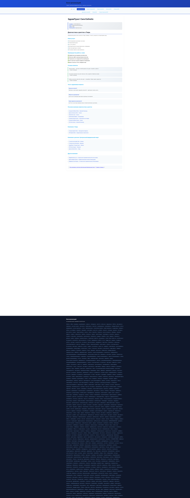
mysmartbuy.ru (86, 376)
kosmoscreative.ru (112, 426)
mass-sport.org (80, 459)
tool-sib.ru (106, 442)
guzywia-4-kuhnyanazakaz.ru (71, 358)
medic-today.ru (98, 384)
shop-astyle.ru (75, 477)
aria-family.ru (68, 376)
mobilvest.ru (82, 426)
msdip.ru (109, 392)
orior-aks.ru (68, 432)
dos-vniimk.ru (112, 487)
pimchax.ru (114, 354)
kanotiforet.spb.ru (97, 400)
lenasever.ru (117, 334)
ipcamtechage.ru (84, 461)
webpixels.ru (74, 473)
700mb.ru (83, 487)
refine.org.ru (107, 477)
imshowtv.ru (82, 442)
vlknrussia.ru (84, 358)
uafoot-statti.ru (103, 344)
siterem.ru (98, 434)
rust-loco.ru (68, 410)
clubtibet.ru (120, 430)
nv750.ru (86, 378)
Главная (67, 5)
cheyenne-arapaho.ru (108, 455)
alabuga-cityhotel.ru (116, 326)
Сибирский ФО (116, 9)
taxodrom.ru (104, 449)
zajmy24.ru (90, 352)
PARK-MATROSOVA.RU (113, 420)
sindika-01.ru (80, 346)
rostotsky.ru (119, 386)
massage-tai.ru (81, 394)
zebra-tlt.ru (74, 396)
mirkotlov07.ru (75, 467)
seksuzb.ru (99, 360)
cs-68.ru (121, 356)
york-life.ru (108, 380)
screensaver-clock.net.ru (90, 418)
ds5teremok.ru (75, 465)
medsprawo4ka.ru (114, 352)
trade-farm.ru (105, 376)
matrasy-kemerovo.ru (94, 376)
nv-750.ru (93, 374)
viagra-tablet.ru (113, 348)
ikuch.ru (76, 453)
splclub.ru (103, 380)
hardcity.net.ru (115, 449)
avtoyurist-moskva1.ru (70, 422)
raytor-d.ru (78, 344)
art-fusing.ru (93, 467)
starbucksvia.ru (78, 334)
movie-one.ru (119, 370)
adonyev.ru (115, 330)
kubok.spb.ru (116, 422)
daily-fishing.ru (94, 463)
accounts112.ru (75, 340)
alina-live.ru (93, 487)
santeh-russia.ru (69, 445)
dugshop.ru (73, 410)
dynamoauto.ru (74, 432)
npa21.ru (84, 453)
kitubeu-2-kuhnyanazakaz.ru (102, 356)
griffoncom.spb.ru (97, 420)
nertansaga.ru (103, 374)
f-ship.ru (78, 412)
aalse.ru (98, 370)
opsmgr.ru (113, 340)
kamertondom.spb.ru (84, 402)
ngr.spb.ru (105, 410)
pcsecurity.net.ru (100, 442)
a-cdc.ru (83, 328)
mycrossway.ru (82, 467)
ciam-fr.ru (98, 324)
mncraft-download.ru (105, 394)
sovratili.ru (100, 330)
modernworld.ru (93, 457)
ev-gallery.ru (118, 340)
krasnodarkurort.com (75, 442)
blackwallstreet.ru (111, 451)
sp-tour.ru (117, 442)
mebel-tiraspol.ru (112, 475)
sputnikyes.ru (89, 416)
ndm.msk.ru (75, 438)
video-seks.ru (101, 358)
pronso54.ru (111, 334)
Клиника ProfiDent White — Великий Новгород (78, 110)
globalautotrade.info (94, 438)
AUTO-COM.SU (101, 424)
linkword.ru (98, 459)
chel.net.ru (121, 408)
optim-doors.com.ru (70, 453)
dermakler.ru (106, 495)
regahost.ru (80, 406)
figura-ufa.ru (87, 487)
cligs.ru (102, 489)
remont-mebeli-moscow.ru (98, 388)
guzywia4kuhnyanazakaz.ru (106, 360)
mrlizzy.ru (117, 461)
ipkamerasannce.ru (106, 485)
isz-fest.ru (79, 418)
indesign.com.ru (69, 485)
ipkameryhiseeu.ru (77, 455)
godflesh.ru (120, 394)
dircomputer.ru (112, 390)
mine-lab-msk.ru (84, 348)
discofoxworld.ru (87, 336)
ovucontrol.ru (97, 382)
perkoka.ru (114, 370)
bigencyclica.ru (119, 406)
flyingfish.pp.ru (69, 465)
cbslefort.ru (99, 467)
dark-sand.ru (75, 346)
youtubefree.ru (119, 374)
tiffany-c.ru (75, 428)
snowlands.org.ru (104, 461)
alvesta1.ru (115, 414)
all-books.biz (118, 475)
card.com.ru (68, 420)
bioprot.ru (118, 465)
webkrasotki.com (91, 414)
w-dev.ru (74, 412)
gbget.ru (115, 378)
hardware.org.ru (78, 422)
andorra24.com (104, 451)
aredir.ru (116, 495)
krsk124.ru (111, 422)
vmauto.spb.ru (69, 477)
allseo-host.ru (105, 342)
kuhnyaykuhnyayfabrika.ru (82, 362)
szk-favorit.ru (80, 432)
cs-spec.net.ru (110, 459)
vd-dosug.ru (110, 330)
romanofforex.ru (69, 424)
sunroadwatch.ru (105, 467)
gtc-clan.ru (98, 489)
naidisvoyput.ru (92, 485)
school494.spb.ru (85, 410)
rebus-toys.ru (98, 350)
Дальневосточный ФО (86, 12)
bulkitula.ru (77, 338)
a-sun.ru (93, 461)
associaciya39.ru (107, 404)
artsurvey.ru (111, 495)
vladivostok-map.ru (94, 358)
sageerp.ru (99, 449)
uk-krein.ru (113, 477)
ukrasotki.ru (78, 330)
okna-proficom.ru (80, 396)
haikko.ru (68, 418)
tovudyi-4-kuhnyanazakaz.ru (98, 352)
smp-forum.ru (99, 426)
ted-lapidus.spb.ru (69, 457)
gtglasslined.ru (89, 451)
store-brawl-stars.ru (115, 344)
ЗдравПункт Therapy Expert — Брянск (76, 145)
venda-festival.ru (112, 346)
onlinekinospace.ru (92, 396)
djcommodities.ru (80, 378)
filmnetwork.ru (87, 412)
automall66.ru (100, 483)
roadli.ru (73, 376)
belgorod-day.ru (81, 384)
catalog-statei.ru (110, 453)
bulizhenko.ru (75, 463)
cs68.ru (88, 358)
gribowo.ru (68, 338)
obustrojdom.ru (109, 445)
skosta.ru (89, 461)
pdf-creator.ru (120, 414)
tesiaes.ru (121, 418)
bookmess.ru (92, 459)
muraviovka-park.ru (82, 390)
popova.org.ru (112, 489)
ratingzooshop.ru (81, 438)
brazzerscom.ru (107, 352)
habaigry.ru (119, 416)
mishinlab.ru (114, 332)
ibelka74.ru (119, 485)
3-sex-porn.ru (94, 348)
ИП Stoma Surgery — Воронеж (75, 147)
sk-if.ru (67, 469)
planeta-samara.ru (79, 376)
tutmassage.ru (104, 400)
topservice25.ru (78, 451)
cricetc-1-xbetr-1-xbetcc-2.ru (110, 338)
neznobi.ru (119, 332)
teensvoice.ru (117, 384)
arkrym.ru (102, 390)
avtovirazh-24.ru (101, 473)
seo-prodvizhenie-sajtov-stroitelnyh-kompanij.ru (105, 368)
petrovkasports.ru (87, 380)
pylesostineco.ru (91, 436)
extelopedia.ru (84, 408)
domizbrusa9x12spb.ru (119, 376)
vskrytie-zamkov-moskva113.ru (72, 360)
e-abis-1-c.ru (100, 346)
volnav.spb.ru (98, 418)
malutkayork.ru (109, 412)
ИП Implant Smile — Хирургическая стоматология (78, 132)
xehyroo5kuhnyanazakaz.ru (71, 354)
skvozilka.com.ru (111, 493)
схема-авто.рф (85, 422)
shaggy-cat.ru (108, 340)
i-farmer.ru (75, 459)
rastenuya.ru (68, 326)
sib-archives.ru (95, 346)
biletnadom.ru (103, 354)
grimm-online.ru (99, 481)
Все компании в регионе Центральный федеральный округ (82, 167)
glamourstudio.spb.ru (115, 479)
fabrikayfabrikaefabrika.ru (82, 354)
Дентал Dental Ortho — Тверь (74, 148)
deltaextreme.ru (69, 467)
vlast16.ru (68, 408)
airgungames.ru (99, 342)
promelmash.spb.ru (98, 479)
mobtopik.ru (94, 442)
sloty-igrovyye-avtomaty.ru (105, 382)
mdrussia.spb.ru (97, 477)
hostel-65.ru (94, 332)
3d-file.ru (88, 344)
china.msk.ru (88, 481)
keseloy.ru (68, 483)
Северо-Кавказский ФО (103, 12)
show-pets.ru (73, 336)
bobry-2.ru (97, 471)
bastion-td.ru (105, 426)
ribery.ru (119, 380)
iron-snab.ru (89, 404)
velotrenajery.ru (106, 334)
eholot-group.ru (106, 457)
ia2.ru (67, 406)
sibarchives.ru (79, 372)
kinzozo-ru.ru (79, 404)
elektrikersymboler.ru (82, 416)
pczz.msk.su (79, 473)
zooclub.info (68, 479)
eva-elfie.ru (83, 386)
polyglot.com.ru (120, 432)
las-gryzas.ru (88, 491)
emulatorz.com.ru (78, 495)
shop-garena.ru (102, 338)
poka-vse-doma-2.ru (82, 340)
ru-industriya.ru (114, 382)
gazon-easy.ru (73, 436)
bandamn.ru (73, 350)
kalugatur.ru (116, 418)
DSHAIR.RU (82, 445)
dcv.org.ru (116, 453)
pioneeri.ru (75, 400)
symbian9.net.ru (76, 445)
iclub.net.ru (68, 436)
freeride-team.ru (89, 326)
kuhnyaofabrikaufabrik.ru (91, 356)
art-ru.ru (73, 495)
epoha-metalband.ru (99, 410)
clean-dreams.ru (97, 390)
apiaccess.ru (87, 438)
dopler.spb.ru (116, 436)
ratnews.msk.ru (119, 467)
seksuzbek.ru (84, 330)
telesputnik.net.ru (80, 489)
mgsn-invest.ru (99, 485)
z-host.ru (68, 356)
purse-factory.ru (106, 348)
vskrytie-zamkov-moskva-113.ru (94, 354)
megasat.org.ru (107, 463)
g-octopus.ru (73, 372)
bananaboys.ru (86, 469)
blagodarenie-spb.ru (83, 352)
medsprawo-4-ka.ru (70, 352)
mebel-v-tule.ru (88, 442)
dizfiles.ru (114, 374)
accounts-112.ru (78, 342)
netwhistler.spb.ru (118, 489)
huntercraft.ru (120, 471)
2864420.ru (76, 352)
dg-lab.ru (90, 422)
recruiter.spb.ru (100, 422)
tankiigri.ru (116, 491)
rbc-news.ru (120, 330)
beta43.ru (102, 469)
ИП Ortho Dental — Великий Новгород (76, 122)
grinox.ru (85, 436)
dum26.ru (83, 455)
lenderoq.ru (88, 430)
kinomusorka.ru (91, 398)
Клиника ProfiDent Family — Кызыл (76, 120)
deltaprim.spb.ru (116, 412)
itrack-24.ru (94, 326)
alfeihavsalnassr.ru (69, 380)
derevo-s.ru (80, 477)
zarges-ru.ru (107, 396)
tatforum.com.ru (92, 495)
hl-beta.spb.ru (79, 410)
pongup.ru (99, 336)
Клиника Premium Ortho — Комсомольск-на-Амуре (79, 118)
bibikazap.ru (106, 489)
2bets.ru (101, 398)
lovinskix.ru (68, 336)
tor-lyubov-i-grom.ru (104, 372)
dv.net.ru (121, 487)
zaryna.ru (78, 388)
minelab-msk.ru (104, 350)
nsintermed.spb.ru (94, 473)
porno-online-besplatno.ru (96, 380)
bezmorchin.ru (120, 404)
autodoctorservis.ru (75, 402)
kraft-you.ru (103, 324)
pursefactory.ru (97, 372)
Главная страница (100, 167)
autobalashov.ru (69, 398)
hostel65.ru (104, 336)
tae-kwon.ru (91, 406)
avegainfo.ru (107, 406)
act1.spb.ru (114, 432)
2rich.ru (90, 332)
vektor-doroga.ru (99, 334)
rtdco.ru (93, 368)
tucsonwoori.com (107, 469)
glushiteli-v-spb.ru (100, 463)
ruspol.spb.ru (88, 455)
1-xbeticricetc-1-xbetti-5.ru (93, 338)
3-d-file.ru (89, 340)
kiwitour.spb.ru (117, 483)
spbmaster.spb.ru (76, 481)
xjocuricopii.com (95, 445)
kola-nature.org (69, 481)
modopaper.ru (105, 378)
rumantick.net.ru (82, 463)
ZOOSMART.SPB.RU (115, 438)
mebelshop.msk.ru (93, 426)
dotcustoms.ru (111, 376)
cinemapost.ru (93, 324)
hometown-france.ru (83, 338)
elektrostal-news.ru (89, 328)
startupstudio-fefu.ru (100, 396)
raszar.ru (111, 358)
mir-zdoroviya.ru (86, 434)
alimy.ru (110, 424)
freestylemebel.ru (76, 485)
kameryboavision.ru (89, 420)
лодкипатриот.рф (109, 434)
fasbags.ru (119, 348)
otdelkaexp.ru (76, 426)
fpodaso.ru (121, 328)
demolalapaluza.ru (90, 392)
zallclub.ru (107, 416)
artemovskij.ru (111, 436)
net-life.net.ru (91, 402)
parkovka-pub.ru (118, 493)
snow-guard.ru (77, 370)
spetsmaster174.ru (69, 455)
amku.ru (93, 491)
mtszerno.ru (88, 463)
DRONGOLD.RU (117, 457)
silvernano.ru (88, 334)
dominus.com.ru (69, 493)
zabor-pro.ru (68, 449)
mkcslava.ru (97, 398)
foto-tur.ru (87, 386)
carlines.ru (85, 432)
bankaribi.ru (107, 358)
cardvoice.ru (100, 378)
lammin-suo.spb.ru (91, 408)
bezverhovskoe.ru (101, 438)
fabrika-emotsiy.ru (104, 420)
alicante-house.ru (113, 485)
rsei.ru (88, 485)
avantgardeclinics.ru (70, 471)
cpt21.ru (70, 406)
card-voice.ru (117, 368)
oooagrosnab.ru (115, 328)
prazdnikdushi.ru (82, 324)
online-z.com (115, 424)
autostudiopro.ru (108, 326)
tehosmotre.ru (111, 342)
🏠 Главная (73, 9)
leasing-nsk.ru (105, 465)
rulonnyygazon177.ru (70, 370)
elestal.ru (93, 334)
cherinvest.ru (97, 414)
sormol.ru (86, 332)
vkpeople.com (79, 475)
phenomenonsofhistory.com (71, 489)
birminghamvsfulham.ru (117, 398)
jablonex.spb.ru (87, 459)
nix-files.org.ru (69, 416)
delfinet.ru (84, 334)
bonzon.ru (72, 491)
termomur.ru (106, 388)
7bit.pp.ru (112, 418)
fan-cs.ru (121, 442)
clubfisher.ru (111, 388)
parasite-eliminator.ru (78, 457)
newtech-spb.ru (69, 394)
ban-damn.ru (100, 348)
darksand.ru (93, 350)
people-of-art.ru (108, 430)
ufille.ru (71, 324)
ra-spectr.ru (86, 479)
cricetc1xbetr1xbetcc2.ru (71, 344)
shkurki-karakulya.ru (90, 400)
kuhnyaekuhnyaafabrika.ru (71, 362)
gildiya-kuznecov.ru (81, 420)
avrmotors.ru (118, 426)
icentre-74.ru (99, 465)
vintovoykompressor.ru (108, 398)
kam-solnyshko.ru (100, 455)
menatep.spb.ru (91, 493)
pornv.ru (121, 326)
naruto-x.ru (91, 372)
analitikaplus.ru (76, 424)
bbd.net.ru (87, 426)
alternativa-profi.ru (99, 495)
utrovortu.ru (75, 398)
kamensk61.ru (117, 477)
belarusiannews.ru (99, 487)
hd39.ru (109, 465)
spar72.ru (111, 491)
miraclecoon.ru (93, 336)
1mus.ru (88, 350)
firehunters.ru (116, 336)
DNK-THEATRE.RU (69, 461)
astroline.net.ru (108, 432)
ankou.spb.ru (110, 414)
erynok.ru (86, 396)
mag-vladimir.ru (107, 483)
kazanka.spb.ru (74, 420)
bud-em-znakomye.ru (77, 328)
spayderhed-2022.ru (113, 372)
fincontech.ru (78, 350)
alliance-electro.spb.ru (111, 402)
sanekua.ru (92, 469)
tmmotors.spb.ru (88, 445)
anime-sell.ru (117, 481)
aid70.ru (121, 436)
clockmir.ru (115, 471)
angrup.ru (94, 422)
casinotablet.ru (84, 388)
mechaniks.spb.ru (77, 461)
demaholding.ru (93, 370)
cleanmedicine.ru (69, 382)
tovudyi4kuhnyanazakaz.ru (91, 360)
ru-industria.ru (69, 396)
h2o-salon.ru (103, 412)
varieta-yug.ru (116, 342)
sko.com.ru (100, 428)
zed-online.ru (108, 354)
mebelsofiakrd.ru (69, 463)
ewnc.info (83, 418)
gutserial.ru (92, 477)
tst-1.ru (103, 340)
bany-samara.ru (83, 485)
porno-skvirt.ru (69, 332)
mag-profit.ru (93, 465)
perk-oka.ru (68, 372)
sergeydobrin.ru (93, 430)
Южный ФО (95, 12)
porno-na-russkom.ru (107, 332)
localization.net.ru (114, 463)
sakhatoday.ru (75, 416)
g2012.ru (100, 340)
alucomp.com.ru (86, 495)
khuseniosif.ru (97, 475)
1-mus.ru (89, 348)
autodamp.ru (68, 378)
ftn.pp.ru (73, 449)
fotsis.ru (112, 428)
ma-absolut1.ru (80, 374)
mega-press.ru (109, 324)
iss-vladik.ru (77, 491)
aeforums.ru (102, 416)
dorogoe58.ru (78, 449)
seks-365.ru (91, 382)
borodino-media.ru (112, 386)
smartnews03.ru (80, 336)
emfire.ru (68, 330)
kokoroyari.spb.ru (69, 430)
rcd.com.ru (114, 465)
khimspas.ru (120, 495)
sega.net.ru (117, 487)
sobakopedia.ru (73, 418)
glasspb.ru (112, 336)
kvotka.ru (84, 404)
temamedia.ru (87, 467)
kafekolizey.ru (116, 434)
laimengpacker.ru (85, 449)
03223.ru (68, 324)
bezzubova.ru (114, 430)
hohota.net (107, 424)
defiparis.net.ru (83, 491)
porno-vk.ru (95, 330)
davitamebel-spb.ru (106, 428)
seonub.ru (87, 394)
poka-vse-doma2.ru (91, 342)
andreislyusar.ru (86, 372)
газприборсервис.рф (75, 483)
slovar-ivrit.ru (75, 382)
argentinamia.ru (109, 370)
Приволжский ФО (100, 9)
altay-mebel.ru (116, 459)
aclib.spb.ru (81, 465)
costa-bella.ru (95, 404)
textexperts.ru (69, 392)
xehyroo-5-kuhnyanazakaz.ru (114, 356)
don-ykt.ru (112, 384)
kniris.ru (74, 475)
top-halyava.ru (69, 340)
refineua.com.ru (104, 459)
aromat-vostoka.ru (69, 426)
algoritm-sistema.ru (113, 394)
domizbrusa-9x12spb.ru (85, 370)
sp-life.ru (85, 346)
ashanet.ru (100, 376)
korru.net (72, 408)
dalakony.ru (121, 438)
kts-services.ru (69, 346)
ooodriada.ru (91, 479)
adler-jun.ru (68, 350)
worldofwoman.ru (89, 390)
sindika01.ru (106, 346)
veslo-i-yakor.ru (106, 386)
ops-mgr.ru (73, 342)
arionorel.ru (92, 475)
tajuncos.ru (81, 380)
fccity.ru (109, 479)
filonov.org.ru (74, 479)
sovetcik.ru (115, 445)
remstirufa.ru (116, 388)
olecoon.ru (105, 330)
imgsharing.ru (68, 386)
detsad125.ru (80, 434)
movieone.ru (120, 372)
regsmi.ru (82, 412)
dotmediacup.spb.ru (104, 475)
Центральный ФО (81, 9)
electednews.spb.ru (99, 491)
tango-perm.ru (69, 414)
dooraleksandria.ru (69, 348)
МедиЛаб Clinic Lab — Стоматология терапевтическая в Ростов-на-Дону (83, 157)
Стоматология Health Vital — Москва (76, 141)
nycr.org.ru (80, 453)
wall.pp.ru (86, 489)
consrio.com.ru (97, 406)
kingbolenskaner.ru (95, 432)
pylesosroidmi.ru (92, 489)
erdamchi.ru (68, 390)
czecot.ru (110, 473)
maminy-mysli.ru (86, 475)
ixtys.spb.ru (105, 479)
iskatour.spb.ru (98, 408)
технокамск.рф (80, 479)
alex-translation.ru (115, 469)
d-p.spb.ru (88, 428)
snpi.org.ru (104, 408)
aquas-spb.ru (85, 471)
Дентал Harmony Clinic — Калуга (75, 112)
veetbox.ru (88, 324)
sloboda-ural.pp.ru (94, 424)
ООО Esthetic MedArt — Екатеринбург (76, 116)
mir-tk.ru (79, 358)
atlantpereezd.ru (69, 328)
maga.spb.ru (111, 481)
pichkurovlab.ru (91, 384)
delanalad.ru (109, 374)
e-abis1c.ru (108, 344)
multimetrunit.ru (111, 442)
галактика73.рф (94, 428)
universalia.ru (89, 388)
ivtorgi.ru (101, 453)
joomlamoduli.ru (73, 469)
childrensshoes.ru (112, 461)
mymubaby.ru (92, 410)
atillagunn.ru (83, 344)
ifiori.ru (105, 453)
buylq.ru (81, 471)
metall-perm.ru (69, 438)
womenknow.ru (106, 487)
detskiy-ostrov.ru (103, 414)
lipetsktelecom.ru (82, 360)
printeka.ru (105, 493)
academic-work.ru (79, 469)
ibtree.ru (74, 493)
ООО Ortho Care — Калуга (74, 114)
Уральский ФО (108, 9)
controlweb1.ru (69, 404)
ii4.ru (94, 451)
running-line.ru (109, 408)
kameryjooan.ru (104, 436)
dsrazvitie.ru (109, 449)
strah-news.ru (82, 326)
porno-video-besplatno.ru (84, 382)
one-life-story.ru (120, 338)
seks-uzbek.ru (89, 330)
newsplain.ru (94, 378)
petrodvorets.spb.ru (86, 473)
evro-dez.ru (68, 374)
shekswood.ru (88, 483)
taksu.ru (102, 384)
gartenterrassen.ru (98, 493)
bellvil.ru (67, 491)
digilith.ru (86, 384)
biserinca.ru (68, 442)
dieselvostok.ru (118, 410)
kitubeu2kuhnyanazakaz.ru (75, 356)
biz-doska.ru (92, 386)
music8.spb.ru (106, 422)
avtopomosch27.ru (87, 374)
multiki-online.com (83, 414)
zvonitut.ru (92, 394)
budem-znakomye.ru (108, 328)
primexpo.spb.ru (114, 404)
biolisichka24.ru (97, 394)
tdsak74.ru (74, 404)
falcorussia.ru (68, 402)
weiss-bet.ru (74, 388)
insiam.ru (102, 406)
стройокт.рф (68, 473)
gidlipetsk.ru (68, 434)
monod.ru (103, 477)
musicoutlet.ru (82, 481)
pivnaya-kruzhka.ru (76, 392)
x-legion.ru (89, 346)
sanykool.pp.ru (79, 493)
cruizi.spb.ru (115, 473)
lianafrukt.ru (97, 469)
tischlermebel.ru (94, 483)
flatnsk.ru (89, 432)
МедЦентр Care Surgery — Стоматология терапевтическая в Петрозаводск (84, 161)
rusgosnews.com (111, 410)
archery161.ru (112, 406)
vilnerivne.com (91, 471)
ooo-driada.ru (74, 434)
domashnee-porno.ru (76, 386)
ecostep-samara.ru (81, 428)
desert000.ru (96, 453)
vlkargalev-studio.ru (76, 487)
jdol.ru (113, 392)
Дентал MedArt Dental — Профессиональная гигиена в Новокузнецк (82, 159)
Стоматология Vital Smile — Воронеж (76, 143)
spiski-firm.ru (80, 398)
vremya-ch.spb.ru (90, 453)
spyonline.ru (81, 424)
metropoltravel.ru (99, 386)
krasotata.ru (76, 324)
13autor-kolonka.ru (80, 332)
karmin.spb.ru (82, 483)
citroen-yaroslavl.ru (112, 467)
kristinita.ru (107, 390)
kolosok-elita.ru (86, 406)
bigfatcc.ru (68, 334)
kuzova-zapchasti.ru (92, 449)
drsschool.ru (108, 438)
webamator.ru (74, 374)
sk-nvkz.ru (112, 457)
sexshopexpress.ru (100, 326)
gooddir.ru (74, 414)
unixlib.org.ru (85, 493)
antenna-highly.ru (77, 348)
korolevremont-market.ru (98, 328)
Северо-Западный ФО (91, 9)
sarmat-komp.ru (69, 400)
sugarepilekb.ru (80, 436)
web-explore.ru (119, 324)
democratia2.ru (69, 459)
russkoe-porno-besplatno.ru (71, 384)
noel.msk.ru (77, 471)
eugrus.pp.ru (100, 404)
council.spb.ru (103, 434)
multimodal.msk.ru (112, 416)
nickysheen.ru (109, 471)
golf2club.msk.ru (96, 416)
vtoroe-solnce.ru (103, 471)
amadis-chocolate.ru (81, 400)
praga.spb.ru (116, 400)
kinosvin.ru (98, 412)
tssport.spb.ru (98, 451)
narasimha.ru (74, 378)
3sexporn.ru (84, 350)
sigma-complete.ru (86, 457)
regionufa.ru (68, 388)
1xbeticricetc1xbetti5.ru (94, 344)
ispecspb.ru (75, 406)
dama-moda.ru (99, 457)
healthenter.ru (118, 390)
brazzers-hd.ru (119, 354)
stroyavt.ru (118, 402)
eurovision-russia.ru (75, 326)
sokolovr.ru (117, 392)
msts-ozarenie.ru (98, 436)
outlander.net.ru (106, 481)
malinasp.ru (93, 412)
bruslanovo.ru (92, 434)
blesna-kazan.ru (77, 430)
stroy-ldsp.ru (98, 461)
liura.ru (108, 336)
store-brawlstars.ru (119, 346)
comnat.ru (103, 418)
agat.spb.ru (120, 420)
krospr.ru (74, 332)
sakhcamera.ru (103, 402)
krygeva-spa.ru (115, 408)
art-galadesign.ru (69, 428)
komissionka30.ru (87, 465)
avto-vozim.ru (97, 402)
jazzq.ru (106, 473)
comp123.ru (107, 384)
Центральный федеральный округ (76, 5)
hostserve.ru (100, 332)
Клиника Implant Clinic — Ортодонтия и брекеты (78, 130)
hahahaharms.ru (95, 340)
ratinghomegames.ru (70, 451)
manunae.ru (111, 378)
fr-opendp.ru (93, 455)
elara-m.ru (86, 398)
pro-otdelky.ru (73, 330)
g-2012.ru (68, 342)
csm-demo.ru (84, 342)
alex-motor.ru (102, 432)
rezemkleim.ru (75, 394)
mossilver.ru (82, 430)
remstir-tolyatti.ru (104, 392)
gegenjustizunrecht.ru (114, 396)
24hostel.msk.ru (69, 412)
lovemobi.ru (68, 495)
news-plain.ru (98, 374)
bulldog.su (93, 481)
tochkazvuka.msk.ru (101, 430)
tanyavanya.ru (97, 392)
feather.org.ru (106, 491)
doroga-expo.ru (114, 380)
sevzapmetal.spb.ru (116, 455)
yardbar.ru (112, 483)
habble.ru (73, 334)
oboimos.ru (117, 451)
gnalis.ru (72, 338)
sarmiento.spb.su (78, 408)
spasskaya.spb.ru (69, 475)
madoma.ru (76, 380)
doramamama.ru (74, 390)
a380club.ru (103, 370)
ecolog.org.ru (110, 400)
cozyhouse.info (69, 487)
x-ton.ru (90, 378)
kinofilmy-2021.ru (83, 392)
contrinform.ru (86, 477)
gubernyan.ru (83, 451)
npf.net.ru (107, 418)
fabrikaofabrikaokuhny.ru (117, 360)
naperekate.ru (83, 356)
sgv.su (78, 414)
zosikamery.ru (87, 424)
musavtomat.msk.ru (102, 445)
